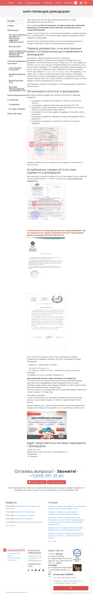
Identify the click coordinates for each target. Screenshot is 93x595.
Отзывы (11, 21)
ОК (71, 588)
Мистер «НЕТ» (15, 46)
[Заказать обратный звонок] (85, 3)
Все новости (10, 525)
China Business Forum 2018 (15, 69)
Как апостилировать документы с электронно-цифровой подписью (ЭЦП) (18, 38)
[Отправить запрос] (81, 2)
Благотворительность (17, 95)
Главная (10, 3)
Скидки (10, 25)
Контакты (68, 3)
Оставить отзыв (13, 558)
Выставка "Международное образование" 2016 (17, 89)
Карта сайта (12, 560)
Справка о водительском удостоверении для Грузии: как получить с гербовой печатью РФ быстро (65, 535)
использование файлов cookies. (65, 583)
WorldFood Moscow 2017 (17, 75)
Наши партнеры (14, 113)
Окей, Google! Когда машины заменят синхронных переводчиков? (17, 54)
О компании (47, 3)
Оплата (58, 3)
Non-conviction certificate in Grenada (28, 522)
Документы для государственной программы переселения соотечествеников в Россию (65, 529)
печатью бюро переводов (54, 72)
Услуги (19, 3)
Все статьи (52, 541)
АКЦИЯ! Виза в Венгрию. (24, 519)
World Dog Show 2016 (16, 81)
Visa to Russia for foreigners (25, 515)
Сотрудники (14, 104)
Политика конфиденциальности (16, 592)
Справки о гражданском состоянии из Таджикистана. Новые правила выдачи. (63, 513)
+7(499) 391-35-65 (46, 476)
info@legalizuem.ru (43, 368)
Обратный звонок (57, 482)
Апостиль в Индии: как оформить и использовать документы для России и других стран (67, 507)
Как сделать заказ (33, 3)
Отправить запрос (38, 482)
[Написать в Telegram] (75, 2)
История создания (17, 109)
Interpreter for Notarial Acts (25, 512)
